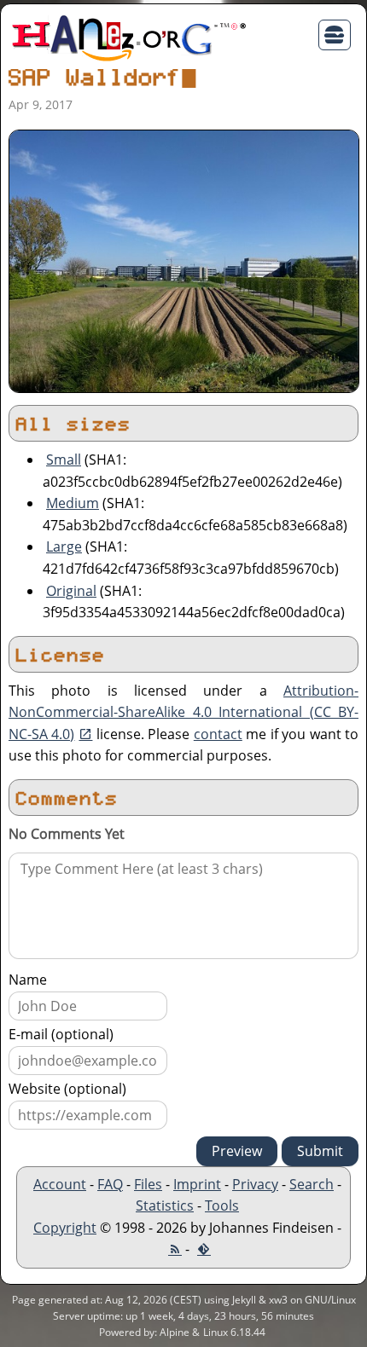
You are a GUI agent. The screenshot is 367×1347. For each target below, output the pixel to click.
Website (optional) (67, 1088)
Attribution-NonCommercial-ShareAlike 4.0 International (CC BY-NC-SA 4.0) (183, 712)
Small (63, 459)
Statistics (165, 1205)
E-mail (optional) (61, 1034)
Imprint (197, 1184)
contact (218, 734)
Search (311, 1184)
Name (28, 979)
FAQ (110, 1184)
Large (64, 546)
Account (59, 1184)
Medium (72, 503)
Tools (222, 1205)
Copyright (64, 1227)
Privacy (255, 1184)
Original (71, 590)
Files (148, 1184)
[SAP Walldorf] (184, 260)
